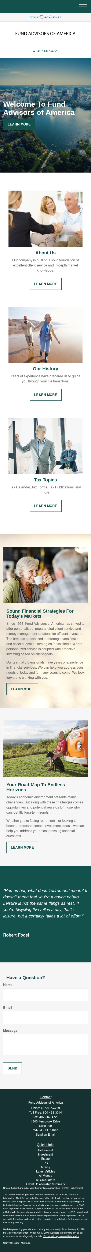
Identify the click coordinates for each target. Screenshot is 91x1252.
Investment (45, 1154)
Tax (45, 1163)
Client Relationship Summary (45, 1184)
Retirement (45, 1150)
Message (10, 1030)
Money (45, 1167)
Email (7, 1007)
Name (7, 984)
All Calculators (45, 1180)
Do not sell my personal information (61, 1236)
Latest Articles (45, 1171)
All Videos (45, 1175)
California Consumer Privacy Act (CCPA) (28, 1232)
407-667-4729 (48, 50)
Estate (45, 1158)
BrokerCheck (77, 1187)
